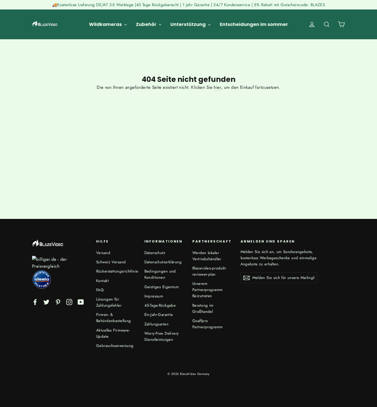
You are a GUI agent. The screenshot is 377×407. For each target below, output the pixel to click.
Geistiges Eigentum (161, 287)
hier (217, 87)
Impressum (153, 296)
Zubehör (146, 24)
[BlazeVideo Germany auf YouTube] (81, 301)
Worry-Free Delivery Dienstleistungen (161, 336)
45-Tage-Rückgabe (160, 305)
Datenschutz (154, 253)
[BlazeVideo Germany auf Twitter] (46, 301)
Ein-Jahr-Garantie (158, 314)
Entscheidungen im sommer (254, 24)
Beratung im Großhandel (203, 308)
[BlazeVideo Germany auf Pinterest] (58, 301)
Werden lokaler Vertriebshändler (206, 256)
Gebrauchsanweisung (115, 345)
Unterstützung (188, 24)
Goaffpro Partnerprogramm (207, 324)
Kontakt (102, 281)
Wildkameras (106, 24)
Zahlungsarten (156, 324)
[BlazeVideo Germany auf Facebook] (35, 301)
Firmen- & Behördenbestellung (113, 318)
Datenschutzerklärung (163, 262)
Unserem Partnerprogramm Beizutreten (207, 290)
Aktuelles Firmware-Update (113, 333)
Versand (103, 253)
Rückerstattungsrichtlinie (116, 271)
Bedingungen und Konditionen (160, 274)
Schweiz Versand (111, 262)
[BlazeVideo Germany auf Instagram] (69, 301)
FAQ (100, 290)
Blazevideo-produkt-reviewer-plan (209, 271)
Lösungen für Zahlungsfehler (109, 302)
